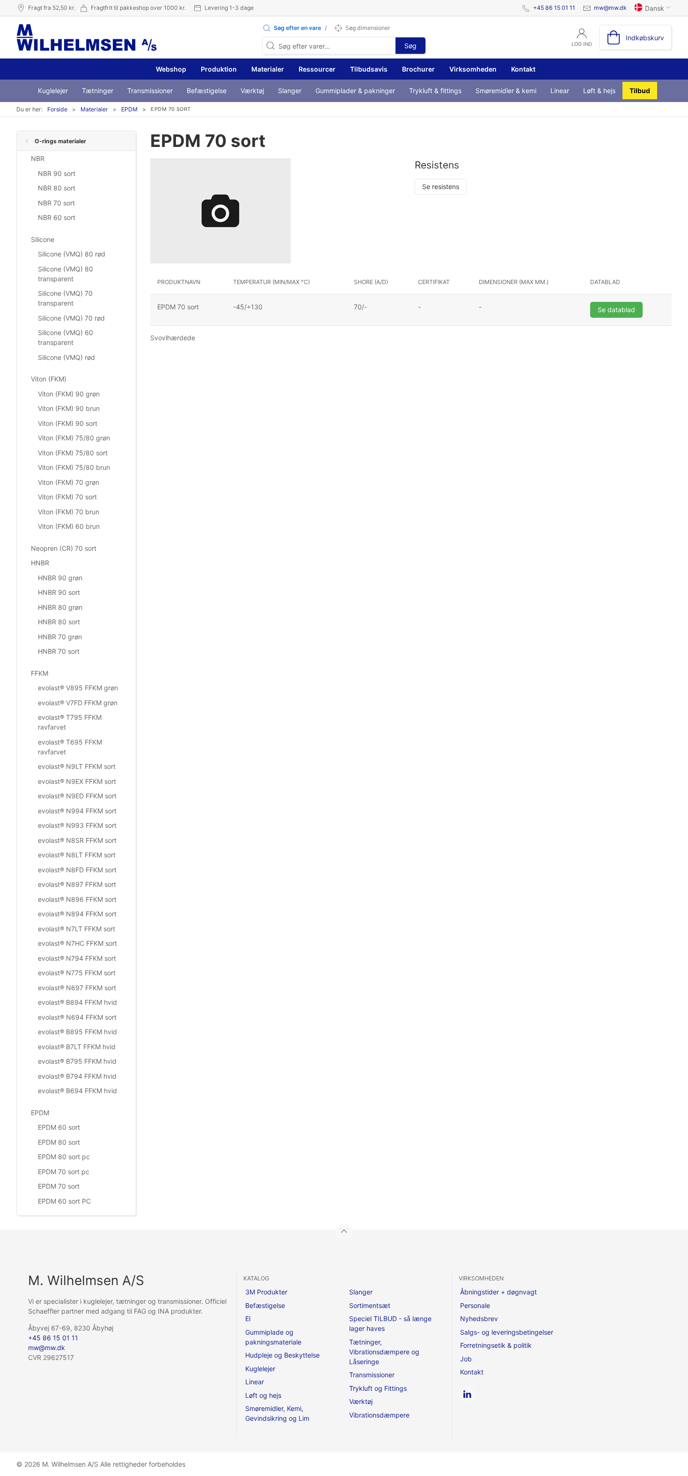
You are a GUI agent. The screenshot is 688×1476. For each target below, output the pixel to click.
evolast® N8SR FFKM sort (77, 840)
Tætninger (97, 91)
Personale (475, 1305)
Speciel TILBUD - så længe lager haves (390, 1323)
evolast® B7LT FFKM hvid (77, 1047)
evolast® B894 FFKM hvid (77, 1002)
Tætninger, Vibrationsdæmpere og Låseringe (384, 1352)
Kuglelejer (53, 91)
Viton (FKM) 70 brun (68, 512)
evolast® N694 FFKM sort (77, 1017)
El (247, 1319)
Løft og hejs (263, 1395)
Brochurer (418, 69)
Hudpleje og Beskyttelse (282, 1355)
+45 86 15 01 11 (554, 7)
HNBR (40, 563)
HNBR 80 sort (59, 622)
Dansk (654, 8)
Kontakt (523, 69)
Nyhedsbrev (479, 1319)
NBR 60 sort (56, 217)
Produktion (219, 69)
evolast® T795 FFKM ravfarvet (70, 722)
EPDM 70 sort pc (63, 1172)
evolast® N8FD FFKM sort (77, 870)
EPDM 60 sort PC (64, 1201)
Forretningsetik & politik (496, 1345)
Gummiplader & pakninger (355, 91)
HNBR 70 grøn (60, 637)
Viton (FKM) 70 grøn (68, 482)
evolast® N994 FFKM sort (77, 811)
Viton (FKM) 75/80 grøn (74, 438)
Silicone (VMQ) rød (66, 357)
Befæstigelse (207, 91)
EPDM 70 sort (59, 1186)
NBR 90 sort (56, 173)
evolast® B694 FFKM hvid (77, 1091)
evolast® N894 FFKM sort (77, 914)
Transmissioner (150, 91)
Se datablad (616, 310)
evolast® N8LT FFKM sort (77, 855)
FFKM (39, 673)
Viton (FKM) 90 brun (69, 408)
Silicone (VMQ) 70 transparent (65, 298)
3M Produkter (266, 1292)
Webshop (170, 69)
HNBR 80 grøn (60, 607)
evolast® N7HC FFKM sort (77, 943)
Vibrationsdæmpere (379, 1415)
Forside (57, 109)
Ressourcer (317, 69)
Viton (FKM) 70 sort (67, 497)
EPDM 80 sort (59, 1142)
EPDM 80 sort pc (64, 1157)
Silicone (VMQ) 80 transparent (65, 274)
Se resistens (440, 186)
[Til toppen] (344, 1232)
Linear (559, 91)
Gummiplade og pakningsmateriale (273, 1337)
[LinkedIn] (467, 1394)
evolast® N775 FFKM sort (77, 973)
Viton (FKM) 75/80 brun (74, 467)
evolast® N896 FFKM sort (77, 899)
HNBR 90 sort (59, 592)
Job (466, 1359)
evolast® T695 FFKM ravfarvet (70, 747)
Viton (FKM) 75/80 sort (73, 453)
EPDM (129, 109)
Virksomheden (473, 69)
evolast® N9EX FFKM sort (77, 781)
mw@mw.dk (610, 7)
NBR (37, 158)
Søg (410, 46)
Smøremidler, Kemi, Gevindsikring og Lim (277, 1413)
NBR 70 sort (56, 203)
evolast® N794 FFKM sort (77, 958)
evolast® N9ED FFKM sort (77, 796)
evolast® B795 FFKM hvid (77, 1061)
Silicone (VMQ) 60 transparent (65, 337)
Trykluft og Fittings (378, 1388)
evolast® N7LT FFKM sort (76, 929)
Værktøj (252, 91)
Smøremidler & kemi (506, 91)
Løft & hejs (599, 91)
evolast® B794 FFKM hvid (77, 1076)
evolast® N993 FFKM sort (77, 825)
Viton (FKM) (48, 379)
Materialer (267, 69)
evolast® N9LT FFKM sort (77, 766)
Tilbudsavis (369, 69)
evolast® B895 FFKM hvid (77, 1032)
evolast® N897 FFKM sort (77, 884)
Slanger (289, 91)
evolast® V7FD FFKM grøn (77, 703)
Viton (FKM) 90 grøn (69, 394)
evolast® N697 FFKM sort (77, 988)
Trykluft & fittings (435, 91)
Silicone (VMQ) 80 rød (71, 254)
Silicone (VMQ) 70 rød (71, 318)
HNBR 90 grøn (60, 578)
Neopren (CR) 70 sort (63, 548)
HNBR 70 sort (59, 651)
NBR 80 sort (56, 188)
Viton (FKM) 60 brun (69, 526)
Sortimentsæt (369, 1305)
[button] (291, 28)
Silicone (42, 239)
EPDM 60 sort (59, 1127)
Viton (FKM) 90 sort (67, 423)
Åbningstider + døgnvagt (498, 1292)
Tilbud (639, 91)
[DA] (86, 37)
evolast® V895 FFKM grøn (78, 688)
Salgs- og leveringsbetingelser (506, 1332)
